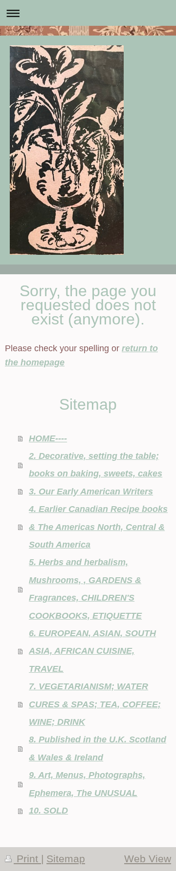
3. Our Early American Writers (91, 491)
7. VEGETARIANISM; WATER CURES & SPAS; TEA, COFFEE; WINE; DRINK (95, 704)
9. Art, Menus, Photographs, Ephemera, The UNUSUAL (87, 783)
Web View (147, 859)
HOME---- (48, 438)
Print (27, 859)
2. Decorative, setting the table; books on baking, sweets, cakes (95, 464)
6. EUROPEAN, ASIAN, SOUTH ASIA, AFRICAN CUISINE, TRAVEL (92, 651)
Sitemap (65, 859)
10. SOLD (48, 810)
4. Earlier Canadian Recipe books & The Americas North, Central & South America (98, 526)
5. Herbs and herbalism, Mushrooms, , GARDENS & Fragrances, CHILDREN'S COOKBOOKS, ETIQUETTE (85, 588)
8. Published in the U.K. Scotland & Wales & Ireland (97, 748)
